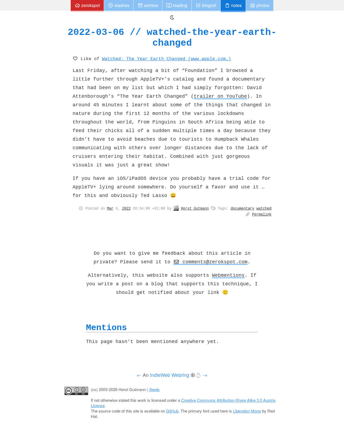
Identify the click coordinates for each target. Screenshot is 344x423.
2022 (126, 208)
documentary (242, 208)
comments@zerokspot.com (214, 261)
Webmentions (228, 275)
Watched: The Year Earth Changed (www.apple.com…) (166, 58)
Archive (150, 5)
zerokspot (90, 5)
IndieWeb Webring (169, 374)
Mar (110, 208)
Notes (236, 5)
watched (263, 208)
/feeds (154, 389)
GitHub (172, 411)
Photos (262, 5)
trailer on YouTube (220, 96)
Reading (179, 5)
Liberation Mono (247, 411)
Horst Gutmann (195, 208)
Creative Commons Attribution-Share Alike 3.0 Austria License (183, 402)
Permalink (261, 214)
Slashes (121, 5)
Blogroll (208, 5)
